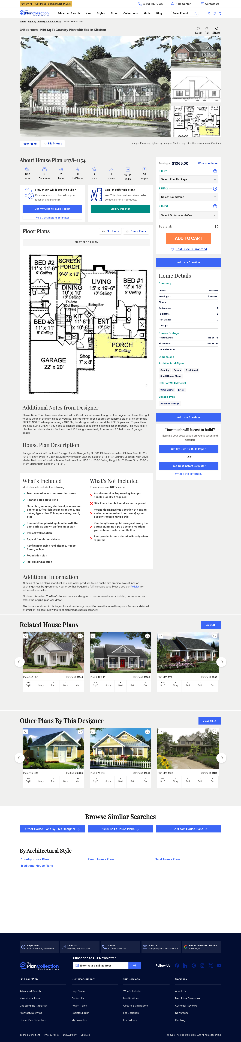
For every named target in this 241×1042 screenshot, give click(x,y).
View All (208, 720)
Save (198, 32)
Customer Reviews (186, 1005)
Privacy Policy (51, 1035)
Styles (101, 13)
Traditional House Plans (36, 865)
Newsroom (181, 1012)
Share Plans (138, 231)
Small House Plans (170, 376)
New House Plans (30, 998)
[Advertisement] (120, 905)
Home (23, 21)
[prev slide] (19, 662)
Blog (159, 13)
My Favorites (79, 1020)
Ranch (177, 370)
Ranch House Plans (101, 859)
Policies (135, 586)
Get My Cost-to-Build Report (52, 208)
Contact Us (78, 998)
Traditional (191, 370)
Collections (130, 13)
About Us (180, 991)
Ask (206, 32)
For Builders (130, 1020)
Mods (147, 13)
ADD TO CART (189, 238)
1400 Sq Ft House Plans (118, 829)
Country (164, 370)
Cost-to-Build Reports (136, 1005)
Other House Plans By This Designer (50, 829)
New (88, 13)
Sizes (114, 13)
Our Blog (180, 1020)
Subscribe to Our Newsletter (94, 958)
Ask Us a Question (188, 262)
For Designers (131, 1012)
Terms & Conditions (30, 1035)
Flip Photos (55, 143)
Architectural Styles (31, 1012)
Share (216, 32)
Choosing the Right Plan (33, 1005)
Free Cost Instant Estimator (189, 465)
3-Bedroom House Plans (186, 829)
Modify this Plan (120, 208)
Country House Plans (48, 21)
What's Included (132, 991)
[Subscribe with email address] (134, 965)
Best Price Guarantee (187, 998)
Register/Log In (80, 1012)
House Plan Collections (33, 1020)
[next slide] (221, 662)
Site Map (85, 1035)
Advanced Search (68, 13)
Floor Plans (30, 143)
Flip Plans (113, 231)
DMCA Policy (70, 1035)
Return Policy (79, 1005)
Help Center (79, 991)
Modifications (131, 998)
